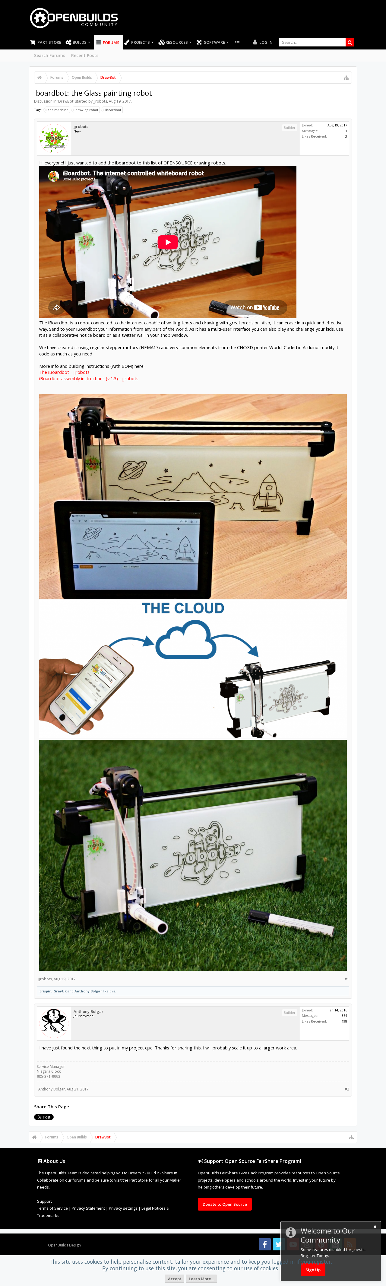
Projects (140, 42)
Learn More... (201, 1278)
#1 (347, 979)
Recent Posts (84, 55)
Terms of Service (52, 1208)
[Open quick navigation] (346, 77)
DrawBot (65, 101)
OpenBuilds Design (64, 1245)
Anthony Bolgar (88, 991)
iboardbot (113, 109)
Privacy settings (123, 1208)
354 (344, 1015)
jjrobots (100, 101)
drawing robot (86, 109)
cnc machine (58, 109)
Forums (111, 42)
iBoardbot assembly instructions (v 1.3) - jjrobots (88, 378)
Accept (174, 1278)
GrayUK (60, 991)
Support (44, 1201)
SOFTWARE (214, 42)
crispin (46, 991)
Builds (80, 42)
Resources (177, 42)
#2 (347, 1089)
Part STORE (49, 42)
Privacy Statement (88, 1208)
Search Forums (49, 55)
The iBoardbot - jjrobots (64, 372)
